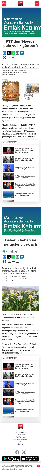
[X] (24, 452)
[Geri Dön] (4, 3)
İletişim (20, 444)
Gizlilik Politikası (20, 432)
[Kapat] (38, 465)
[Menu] (37, 3)
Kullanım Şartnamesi (20, 439)
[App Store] (29, 459)
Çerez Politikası (20, 435)
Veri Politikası (20, 437)
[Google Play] (11, 459)
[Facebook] (17, 452)
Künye (21, 442)
